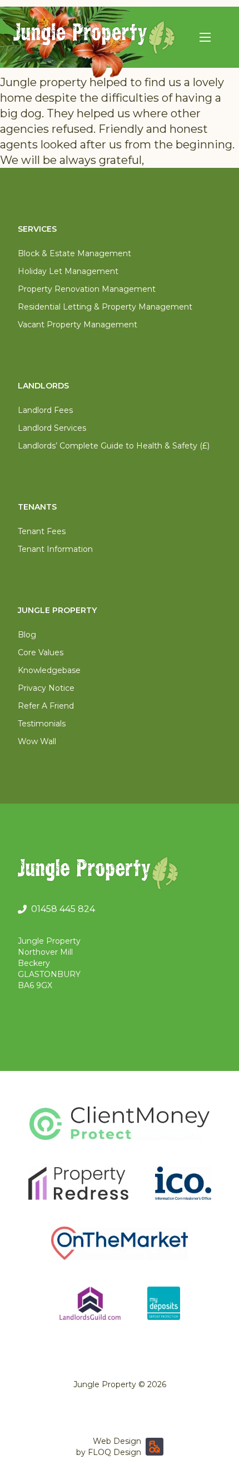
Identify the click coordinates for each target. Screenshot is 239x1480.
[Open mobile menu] (205, 37)
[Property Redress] (78, 1183)
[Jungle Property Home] (119, 875)
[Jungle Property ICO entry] (183, 1183)
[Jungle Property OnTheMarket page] (119, 1243)
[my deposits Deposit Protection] (163, 1303)
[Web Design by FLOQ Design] (154, 1447)
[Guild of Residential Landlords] (90, 1303)
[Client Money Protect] (119, 1123)
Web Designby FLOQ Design (108, 1446)
